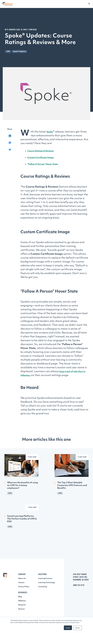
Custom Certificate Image (40, 158)
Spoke (49, 132)
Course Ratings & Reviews (40, 151)
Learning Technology (46, 582)
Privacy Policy (23, 587)
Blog (20, 597)
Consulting (42, 587)
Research (22, 605)
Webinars (22, 601)
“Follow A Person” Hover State (42, 164)
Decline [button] (77, 628)
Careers (21, 582)
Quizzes (21, 609)
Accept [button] (68, 628)
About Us (22, 578)
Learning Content (45, 578)
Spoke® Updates (19, 51)
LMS (8, 51)
